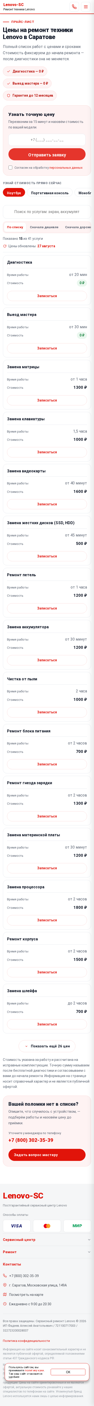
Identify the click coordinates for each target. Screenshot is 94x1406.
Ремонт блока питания (28, 731)
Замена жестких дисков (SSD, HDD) (40, 523)
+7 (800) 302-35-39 (30, 1140)
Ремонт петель (21, 575)
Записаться (47, 296)
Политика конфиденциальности (26, 1341)
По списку (15, 227)
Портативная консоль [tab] (49, 193)
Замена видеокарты (26, 471)
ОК (68, 1372)
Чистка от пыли (22, 679)
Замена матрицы (23, 367)
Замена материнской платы (33, 835)
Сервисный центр (19, 1240)
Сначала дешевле (44, 227)
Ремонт (10, 1252)
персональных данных (65, 167)
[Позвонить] (74, 7)
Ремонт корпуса (22, 939)
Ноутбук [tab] (14, 193)
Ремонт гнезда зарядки (29, 783)
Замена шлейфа (22, 991)
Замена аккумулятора (28, 627)
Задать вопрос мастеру (36, 1155)
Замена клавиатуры (26, 419)
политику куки (34, 1370)
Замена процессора (25, 887)
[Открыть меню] (86, 7)
